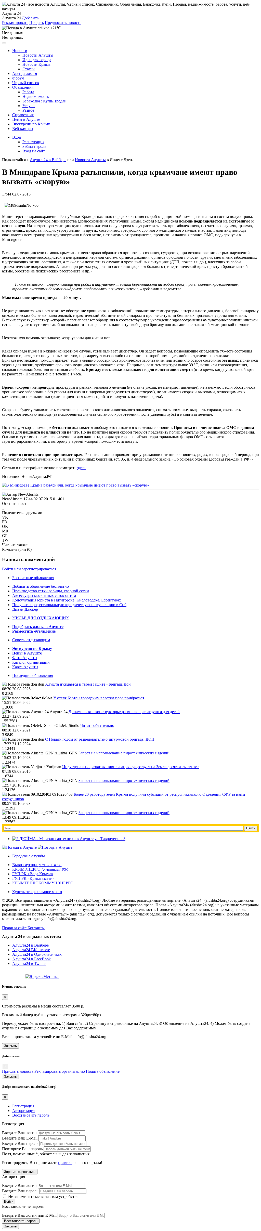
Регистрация (33, 142)
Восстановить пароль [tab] (30, 1115)
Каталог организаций (31, 662)
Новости (19, 50)
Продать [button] (36, 22)
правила (65, 1162)
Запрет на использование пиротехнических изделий (124, 753)
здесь (81, 468)
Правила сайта (15, 928)
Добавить (30, 18)
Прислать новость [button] (17, 1071)
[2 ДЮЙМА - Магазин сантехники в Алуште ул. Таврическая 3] (68, 838)
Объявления (22, 87)
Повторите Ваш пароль (22, 1149)
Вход (16, 137)
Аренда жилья (24, 73)
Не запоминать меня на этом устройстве (42, 1196)
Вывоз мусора (37, 864)
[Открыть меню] (4, 43)
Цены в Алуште (26, 119)
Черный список (25, 83)
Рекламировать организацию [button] (59, 1071)
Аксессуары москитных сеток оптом (44, 595)
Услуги (28, 105)
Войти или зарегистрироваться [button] (29, 569)
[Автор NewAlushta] (20, 494)
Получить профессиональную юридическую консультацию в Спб (69, 605)
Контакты (36, 928)
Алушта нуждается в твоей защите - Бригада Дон (88, 684)
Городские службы (28, 856)
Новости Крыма (36, 64)
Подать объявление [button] (103, 1071)
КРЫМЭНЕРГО (40, 869)
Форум (18, 78)
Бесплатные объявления (33, 577)
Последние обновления (32, 675)
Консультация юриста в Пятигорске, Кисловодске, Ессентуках (66, 600)
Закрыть (10, 1046)
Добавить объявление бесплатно (40, 586)
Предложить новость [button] (63, 22)
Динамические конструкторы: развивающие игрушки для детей (124, 712)
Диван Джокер (25, 609)
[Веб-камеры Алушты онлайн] (55, 847)
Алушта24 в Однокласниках (37, 954)
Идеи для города (36, 60)
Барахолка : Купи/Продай (44, 101)
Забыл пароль (34, 146)
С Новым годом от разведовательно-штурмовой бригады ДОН (99, 739)
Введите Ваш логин (19, 1133)
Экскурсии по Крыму (31, 124)
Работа (28, 92)
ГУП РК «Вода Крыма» (32, 874)
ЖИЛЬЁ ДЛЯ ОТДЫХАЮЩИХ (40, 618)
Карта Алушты (25, 667)
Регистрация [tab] (23, 1106)
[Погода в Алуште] (19, 847)
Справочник (23, 115)
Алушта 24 (11, 18)
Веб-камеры (22, 128)
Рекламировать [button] (15, 22)
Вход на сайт (33, 151)
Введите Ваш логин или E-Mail (29, 1215)
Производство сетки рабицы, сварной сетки (50, 591)
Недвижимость (35, 96)
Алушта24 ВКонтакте (31, 950)
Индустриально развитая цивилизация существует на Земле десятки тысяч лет (130, 767)
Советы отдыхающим (31, 640)
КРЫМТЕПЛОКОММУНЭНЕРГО (42, 883)
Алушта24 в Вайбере (30, 945)
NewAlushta (12, 499)
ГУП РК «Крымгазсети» (33, 878)
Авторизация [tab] (23, 1110)
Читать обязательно (97, 725)
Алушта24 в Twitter (29, 963)
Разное (28, 110)
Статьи (28, 69)
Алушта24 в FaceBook (31, 959)
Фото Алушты (24, 658)
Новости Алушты (37, 55)
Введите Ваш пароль (20, 1143)
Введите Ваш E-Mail (19, 1138)
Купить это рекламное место (37, 891)
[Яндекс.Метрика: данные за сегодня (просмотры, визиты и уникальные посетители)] (42, 976)
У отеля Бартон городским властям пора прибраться (98, 698)
